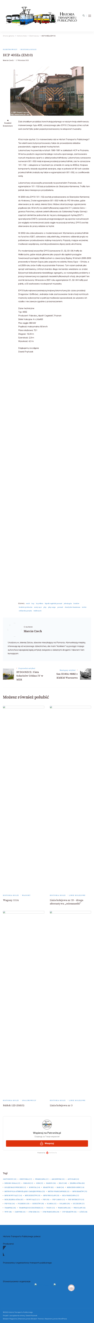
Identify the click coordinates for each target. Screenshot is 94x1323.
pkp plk (10, 1203)
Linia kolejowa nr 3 (61, 1105)
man (60, 1187)
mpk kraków (79, 1191)
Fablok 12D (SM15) (13, 1105)
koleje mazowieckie (15, 1187)
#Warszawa (41, 1179)
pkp (44, 607)
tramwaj (10, 1208)
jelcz (63, 1183)
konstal (34, 1187)
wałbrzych (37, 611)
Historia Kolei (28, 49)
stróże (84, 607)
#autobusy (9, 1179)
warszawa (64, 1208)
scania (51, 1203)
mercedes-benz (75, 1187)
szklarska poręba (25, 611)
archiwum (58, 1179)
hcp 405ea (39, 603)
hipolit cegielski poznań (53, 603)
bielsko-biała (12, 1183)
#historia (25, 1179)
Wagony (26, 895)
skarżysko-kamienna (72, 607)
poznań (60, 607)
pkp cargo (52, 607)
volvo (50, 1208)
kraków (76, 603)
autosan (73, 1179)
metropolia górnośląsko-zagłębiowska (25, 1191)
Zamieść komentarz (8, 124)
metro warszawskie (58, 1191)
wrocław (79, 1208)
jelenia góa (68, 603)
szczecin (78, 1203)
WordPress (62, 1319)
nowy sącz (38, 607)
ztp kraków (69, 1212)
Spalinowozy (29, 1100)
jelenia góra (77, 1183)
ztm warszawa (51, 1212)
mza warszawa (70, 1195)
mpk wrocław (51, 1195)
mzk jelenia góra (14, 1199)
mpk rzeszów (32, 1195)
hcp (32, 603)
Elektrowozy (10, 49)
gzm (39, 1183)
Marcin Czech (8, 60)
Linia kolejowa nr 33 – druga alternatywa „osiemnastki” (66, 901)
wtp (8, 1212)
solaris (64, 1203)
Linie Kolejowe (77, 895)
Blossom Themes (37, 1319)
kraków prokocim (25, 607)
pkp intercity (76, 1199)
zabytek (20, 1212)
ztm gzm (34, 1212)
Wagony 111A (11, 900)
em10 (28, 603)
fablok (28, 1183)
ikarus (51, 1183)
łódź (83, 1212)
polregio (23, 1203)
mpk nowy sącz (13, 1195)
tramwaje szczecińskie (31, 1208)
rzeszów (38, 1203)
